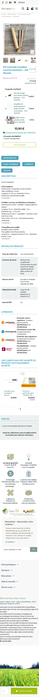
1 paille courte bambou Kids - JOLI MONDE (20, 119)
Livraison (28, 164)
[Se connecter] (27, 9)
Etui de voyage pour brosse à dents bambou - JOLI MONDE (21, 96)
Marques (21, 2)
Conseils (28, 463)
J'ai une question (19, 145)
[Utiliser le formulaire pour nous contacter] (15, 2)
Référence (6, 78)
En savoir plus (9, 158)
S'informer (28, 499)
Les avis (6, 171)
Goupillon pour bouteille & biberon (9, 393)
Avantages (10, 480)
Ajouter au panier (25, 691)
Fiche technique (10, 164)
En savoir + (10, 542)
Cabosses (10, 499)
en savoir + (7, 198)
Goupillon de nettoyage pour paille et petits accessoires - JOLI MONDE (21, 108)
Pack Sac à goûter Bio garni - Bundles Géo (28, 393)
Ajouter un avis (30, 83)
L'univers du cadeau (28, 480)
